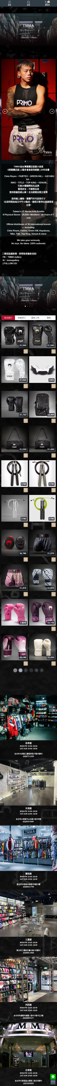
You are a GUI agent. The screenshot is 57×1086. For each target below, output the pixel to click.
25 (36, 670)
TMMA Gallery (14, 257)
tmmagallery (13, 260)
